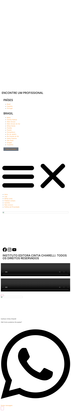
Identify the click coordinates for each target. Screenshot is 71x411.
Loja (5, 196)
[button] (35, 176)
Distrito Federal (12, 119)
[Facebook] (5, 250)
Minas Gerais (11, 126)
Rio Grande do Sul (13, 136)
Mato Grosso (11, 122)
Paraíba (9, 128)
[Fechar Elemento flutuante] (2, 295)
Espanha (9, 106)
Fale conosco (8, 205)
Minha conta (8, 198)
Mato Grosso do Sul (13, 124)
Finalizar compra (9, 201)
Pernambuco (11, 132)
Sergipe (9, 142)
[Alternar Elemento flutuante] (2, 408)
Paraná (9, 130)
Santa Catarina (12, 138)
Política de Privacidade (11, 207)
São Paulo (10, 140)
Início (6, 194)
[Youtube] (14, 250)
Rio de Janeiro (11, 134)
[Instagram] (9, 250)
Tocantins (10, 145)
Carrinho (7, 203)
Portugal (10, 108)
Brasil (8, 104)
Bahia (8, 117)
